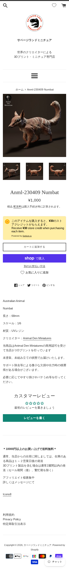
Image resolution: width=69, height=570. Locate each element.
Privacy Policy (12, 519)
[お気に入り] (55, 5)
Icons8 (7, 494)
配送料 (17, 206)
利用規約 (8, 514)
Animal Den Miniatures (37, 338)
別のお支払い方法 (34, 266)
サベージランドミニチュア (37, 545)
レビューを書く (34, 418)
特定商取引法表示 (14, 523)
